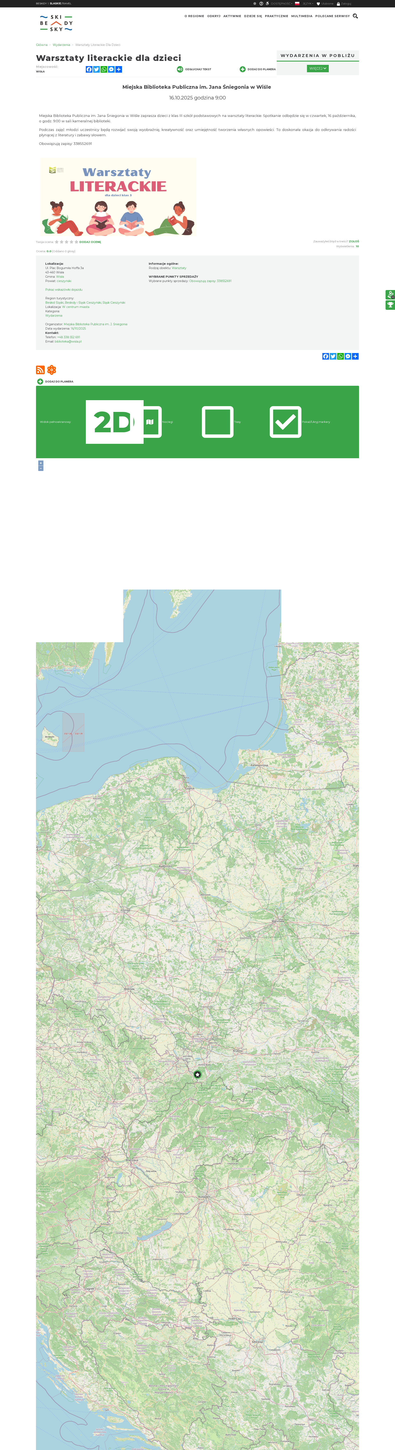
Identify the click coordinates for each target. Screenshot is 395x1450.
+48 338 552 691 (68, 337)
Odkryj (214, 16)
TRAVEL (60, 3)
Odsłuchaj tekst (198, 69)
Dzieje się (253, 16)
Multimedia (302, 16)
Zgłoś (354, 241)
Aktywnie (232, 16)
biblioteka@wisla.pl (68, 341)
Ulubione (327, 3)
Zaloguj (346, 3)
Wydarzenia (53, 315)
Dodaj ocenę (90, 242)
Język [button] (307, 3)
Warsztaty (179, 268)
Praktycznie (276, 16)
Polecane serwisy (332, 16)
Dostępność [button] (280, 3)
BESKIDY (41, 3)
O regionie (194, 16)
